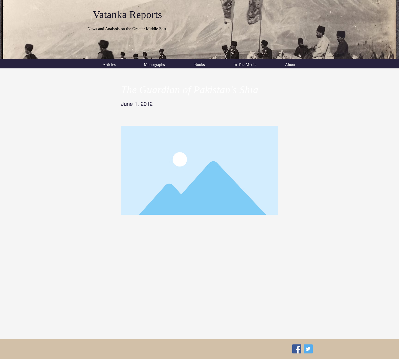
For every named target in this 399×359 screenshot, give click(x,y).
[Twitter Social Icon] (308, 348)
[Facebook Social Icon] (296, 348)
